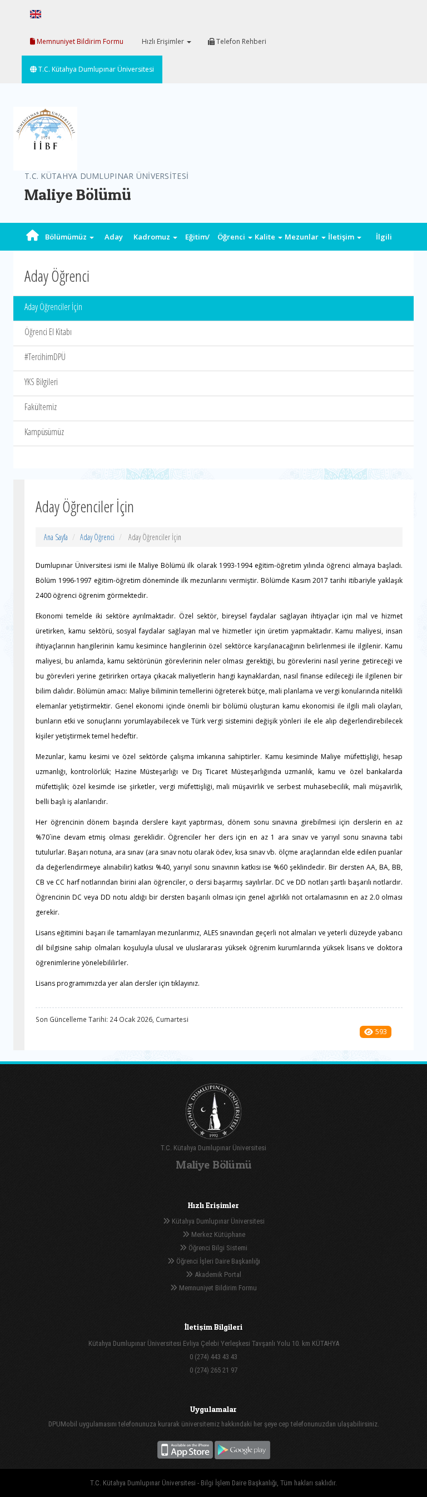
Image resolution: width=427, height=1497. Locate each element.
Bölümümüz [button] (66, 237)
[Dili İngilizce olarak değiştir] (35, 14)
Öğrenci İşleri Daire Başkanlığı (217, 1261)
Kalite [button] (266, 237)
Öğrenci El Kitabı (48, 332)
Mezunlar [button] (302, 237)
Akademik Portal (217, 1274)
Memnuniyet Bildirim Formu (79, 41)
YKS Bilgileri (41, 382)
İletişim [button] (342, 237)
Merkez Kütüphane (217, 1234)
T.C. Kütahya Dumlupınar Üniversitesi (95, 69)
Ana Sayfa (56, 537)
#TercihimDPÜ (45, 357)
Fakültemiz (40, 407)
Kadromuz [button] (152, 237)
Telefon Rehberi (240, 41)
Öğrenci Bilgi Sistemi (217, 1248)
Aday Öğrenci (97, 537)
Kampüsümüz (44, 432)
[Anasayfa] (33, 237)
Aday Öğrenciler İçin (53, 307)
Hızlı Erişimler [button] (163, 41)
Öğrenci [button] (232, 237)
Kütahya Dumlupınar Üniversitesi (217, 1221)
